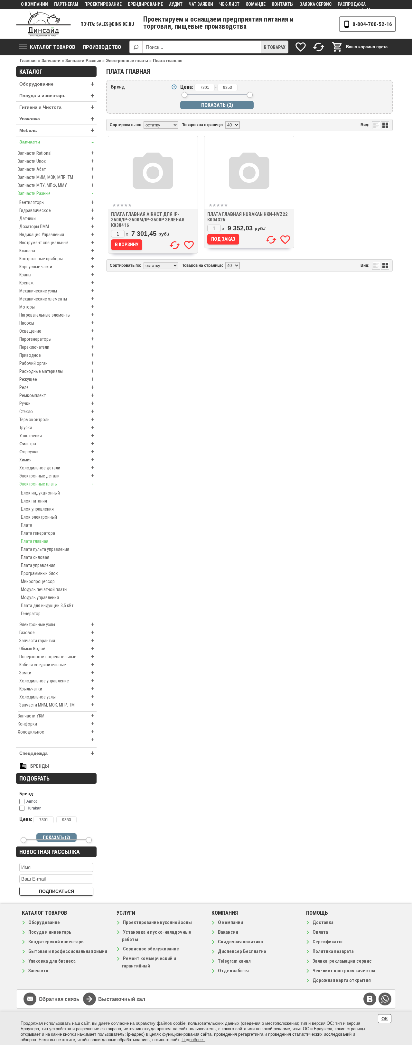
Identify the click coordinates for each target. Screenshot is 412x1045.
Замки (56, 672)
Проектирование (103, 4)
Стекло (56, 411)
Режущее (56, 379)
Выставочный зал (121, 999)
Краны (56, 274)
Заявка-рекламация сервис (342, 961)
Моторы (56, 306)
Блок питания (34, 501)
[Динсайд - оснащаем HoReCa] (43, 24)
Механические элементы (56, 298)
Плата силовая (35, 557)
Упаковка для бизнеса (52, 961)
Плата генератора (38, 533)
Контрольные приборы (56, 258)
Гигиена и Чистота (57, 107)
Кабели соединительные (56, 664)
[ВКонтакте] (369, 999)
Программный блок (39, 573)
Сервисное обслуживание (151, 949)
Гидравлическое (56, 210)
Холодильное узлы (56, 696)
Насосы (56, 322)
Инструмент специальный (56, 242)
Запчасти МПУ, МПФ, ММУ (56, 185)
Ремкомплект (56, 395)
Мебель (57, 130)
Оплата (320, 932)
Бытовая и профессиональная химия (67, 951)
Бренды (39, 766)
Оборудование (57, 84)
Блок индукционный (40, 492)
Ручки (56, 403)
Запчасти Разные (56, 193)
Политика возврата (333, 951)
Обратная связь (59, 999)
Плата (26, 525)
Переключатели (56, 347)
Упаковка (57, 119)
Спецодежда (57, 753)
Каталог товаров (52, 47)
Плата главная (34, 541)
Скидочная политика (240, 942)
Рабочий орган (56, 363)
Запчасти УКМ (56, 715)
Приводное (56, 355)
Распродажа (352, 4)
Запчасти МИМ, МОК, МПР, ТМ (56, 177)
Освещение (56, 331)
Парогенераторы (56, 339)
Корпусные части (56, 266)
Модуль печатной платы (44, 589)
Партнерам (66, 4)
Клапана (56, 250)
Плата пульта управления (45, 549)
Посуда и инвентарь (57, 96)
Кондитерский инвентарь (56, 942)
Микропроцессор (38, 581)
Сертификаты (327, 942)
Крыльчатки (56, 688)
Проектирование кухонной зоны (157, 922)
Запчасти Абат (56, 169)
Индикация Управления (56, 234)
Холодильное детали (56, 467)
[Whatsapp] (385, 999)
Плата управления (38, 565)
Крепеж (56, 282)
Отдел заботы (233, 971)
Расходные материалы (56, 371)
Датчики (56, 218)
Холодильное (56, 731)
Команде (256, 4)
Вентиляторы (56, 202)
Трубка (56, 427)
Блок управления (37, 509)
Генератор (31, 613)
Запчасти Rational (56, 153)
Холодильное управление (56, 680)
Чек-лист (229, 4)
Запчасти (56, 142)
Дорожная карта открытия (342, 980)
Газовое (56, 632)
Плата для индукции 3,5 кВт (47, 605)
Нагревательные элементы (56, 314)
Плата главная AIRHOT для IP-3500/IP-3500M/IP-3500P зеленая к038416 (147, 219)
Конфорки (56, 723)
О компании (34, 4)
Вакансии (228, 932)
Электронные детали (56, 475)
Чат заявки (201, 4)
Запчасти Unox (56, 161)
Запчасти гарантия (56, 640)
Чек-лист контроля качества (344, 971)
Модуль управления (40, 597)
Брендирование (145, 4)
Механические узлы (56, 290)
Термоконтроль (56, 419)
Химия (56, 459)
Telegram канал (234, 961)
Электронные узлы (56, 624)
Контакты (283, 4)
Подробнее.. (193, 1039)
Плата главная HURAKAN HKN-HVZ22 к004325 (247, 217)
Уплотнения (56, 435)
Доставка (323, 922)
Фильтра (56, 443)
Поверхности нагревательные (56, 656)
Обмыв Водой (56, 648)
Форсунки (56, 451)
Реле (56, 387)
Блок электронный (39, 517)
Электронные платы (56, 483)
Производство (102, 47)
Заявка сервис (316, 4)
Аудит (176, 4)
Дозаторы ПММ (56, 226)
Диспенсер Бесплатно (242, 951)
